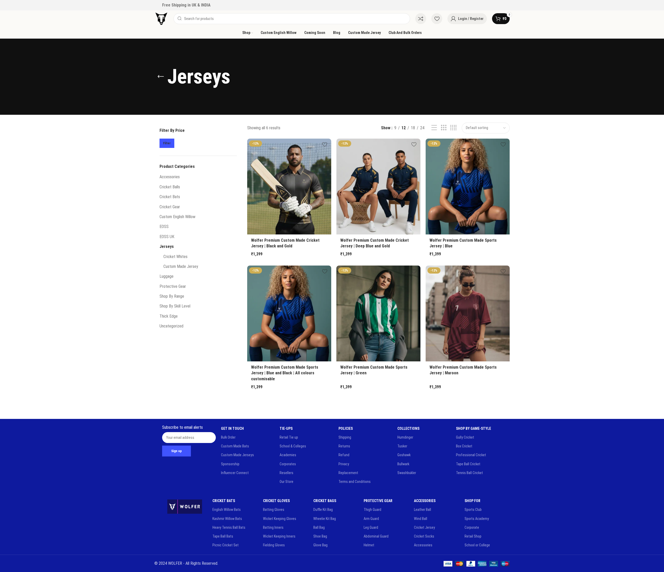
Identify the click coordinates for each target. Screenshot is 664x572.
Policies (345, 428)
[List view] (434, 128)
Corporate (472, 527)
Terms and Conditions (354, 482)
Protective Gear (173, 286)
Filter (167, 143)
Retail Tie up (289, 437)
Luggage (167, 276)
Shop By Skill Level (175, 306)
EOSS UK (167, 236)
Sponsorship (230, 464)
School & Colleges (293, 446)
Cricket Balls (170, 186)
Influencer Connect (235, 473)
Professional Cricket (471, 455)
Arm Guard (371, 519)
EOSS (164, 226)
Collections (408, 428)
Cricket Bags (324, 501)
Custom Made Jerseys (237, 455)
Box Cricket (464, 446)
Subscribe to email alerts (182, 427)
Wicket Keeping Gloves (279, 519)
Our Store (286, 482)
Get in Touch (232, 428)
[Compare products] (421, 18)
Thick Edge (169, 316)
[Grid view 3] (444, 128)
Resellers (286, 473)
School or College (477, 545)
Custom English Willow (177, 216)
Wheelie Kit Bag (324, 519)
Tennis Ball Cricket (469, 473)
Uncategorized (171, 326)
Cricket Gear (170, 206)
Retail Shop (473, 536)
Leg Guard (371, 527)
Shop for (472, 501)
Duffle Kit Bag (323, 509)
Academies (288, 455)
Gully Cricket (465, 437)
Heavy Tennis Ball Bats (228, 527)
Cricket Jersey (424, 527)
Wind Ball (420, 519)
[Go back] (160, 77)
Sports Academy (477, 519)
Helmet (369, 545)
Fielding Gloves (274, 545)
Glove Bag (320, 545)
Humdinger (405, 437)
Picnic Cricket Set (225, 545)
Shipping (344, 437)
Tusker (402, 446)
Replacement (348, 473)
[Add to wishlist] (324, 144)
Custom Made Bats (235, 446)
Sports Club (473, 509)
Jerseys (167, 246)
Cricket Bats (170, 196)
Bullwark (403, 464)
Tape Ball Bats (222, 536)
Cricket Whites (175, 256)
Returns (344, 446)
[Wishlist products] (437, 18)
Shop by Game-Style (473, 428)
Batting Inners (273, 527)
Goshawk (404, 455)
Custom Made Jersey (180, 266)
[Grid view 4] (453, 128)
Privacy (343, 464)
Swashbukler (406, 473)
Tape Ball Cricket (468, 464)
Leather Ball (422, 509)
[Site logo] (161, 18)
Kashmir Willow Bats (227, 519)
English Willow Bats (226, 509)
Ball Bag (319, 527)
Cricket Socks (424, 536)
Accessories (170, 176)
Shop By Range (172, 296)
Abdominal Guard (376, 536)
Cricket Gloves (276, 501)
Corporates (288, 464)
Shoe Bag (320, 536)
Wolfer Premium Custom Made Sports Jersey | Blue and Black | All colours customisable (284, 373)
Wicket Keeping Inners (279, 536)
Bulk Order (228, 437)
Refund (343, 455)
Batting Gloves (273, 509)
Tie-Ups (286, 428)
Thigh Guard (372, 509)
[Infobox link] (186, 5)
